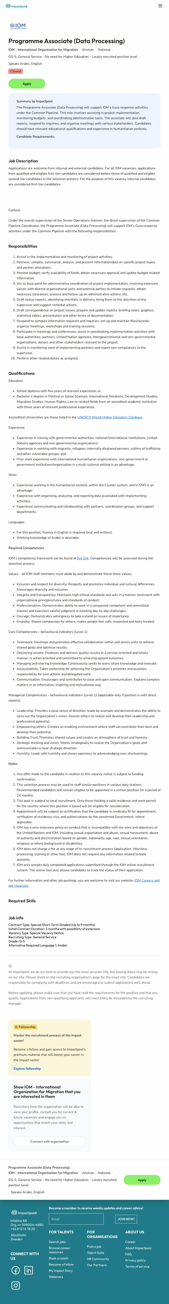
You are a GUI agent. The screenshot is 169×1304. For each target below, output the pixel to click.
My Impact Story (61, 1270)
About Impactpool (138, 1248)
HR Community (98, 1259)
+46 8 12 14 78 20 (23, 1229)
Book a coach (58, 1258)
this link (83, 558)
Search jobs (57, 1242)
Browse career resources (59, 1250)
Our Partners (97, 1265)
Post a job (94, 1246)
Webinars (56, 1277)
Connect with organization (49, 1141)
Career (130, 1242)
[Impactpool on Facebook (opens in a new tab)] (16, 1275)
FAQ (128, 1254)
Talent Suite (95, 1253)
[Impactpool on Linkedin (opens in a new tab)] (28, 1275)
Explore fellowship (27, 1068)
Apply (27, 84)
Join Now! (126, 1219)
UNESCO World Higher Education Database (109, 417)
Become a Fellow (61, 1264)
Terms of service (137, 1266)
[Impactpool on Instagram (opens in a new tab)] (16, 1290)
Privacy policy (135, 1260)
